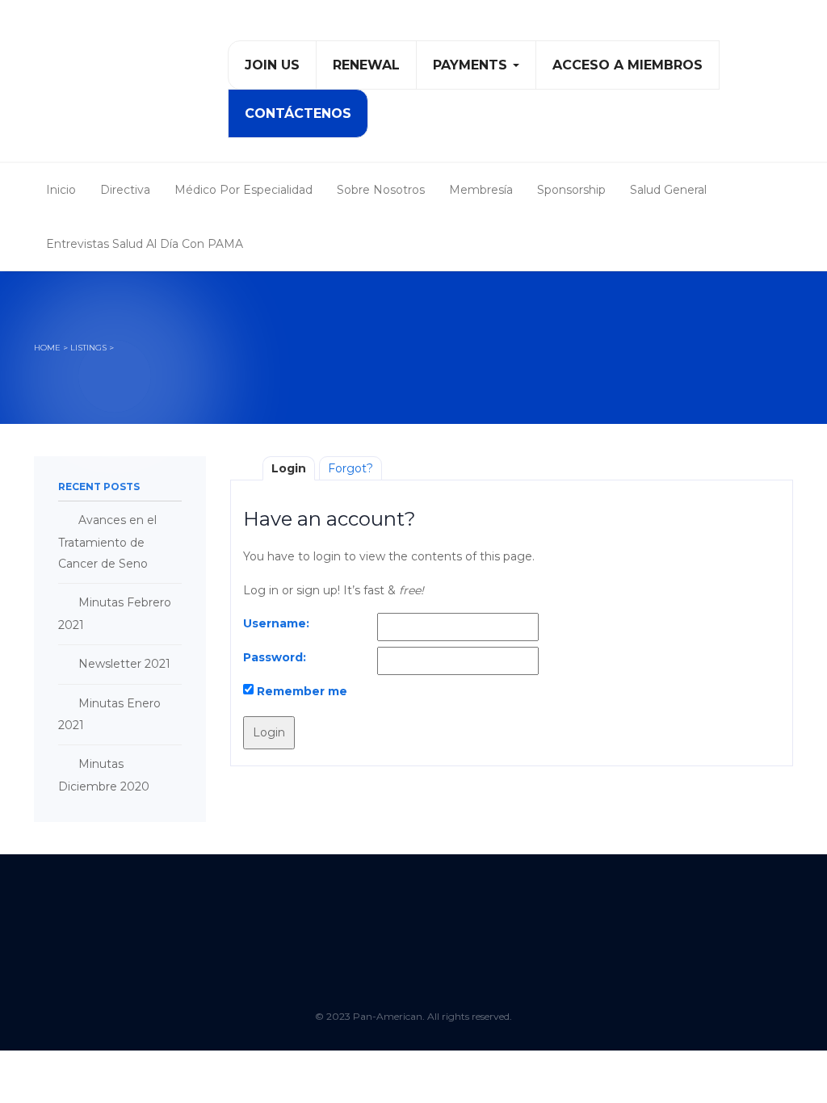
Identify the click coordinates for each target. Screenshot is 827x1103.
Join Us (272, 65)
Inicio (61, 189)
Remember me (302, 691)
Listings (88, 347)
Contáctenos (298, 113)
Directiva (125, 189)
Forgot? (350, 468)
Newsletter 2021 (124, 663)
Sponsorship (571, 189)
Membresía (481, 189)
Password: (274, 657)
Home (47, 347)
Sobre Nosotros (381, 189)
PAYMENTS (472, 65)
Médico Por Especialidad (243, 189)
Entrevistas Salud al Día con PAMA (144, 244)
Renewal (366, 65)
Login (288, 468)
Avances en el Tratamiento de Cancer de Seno (107, 542)
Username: (276, 623)
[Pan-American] (106, 87)
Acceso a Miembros (627, 65)
